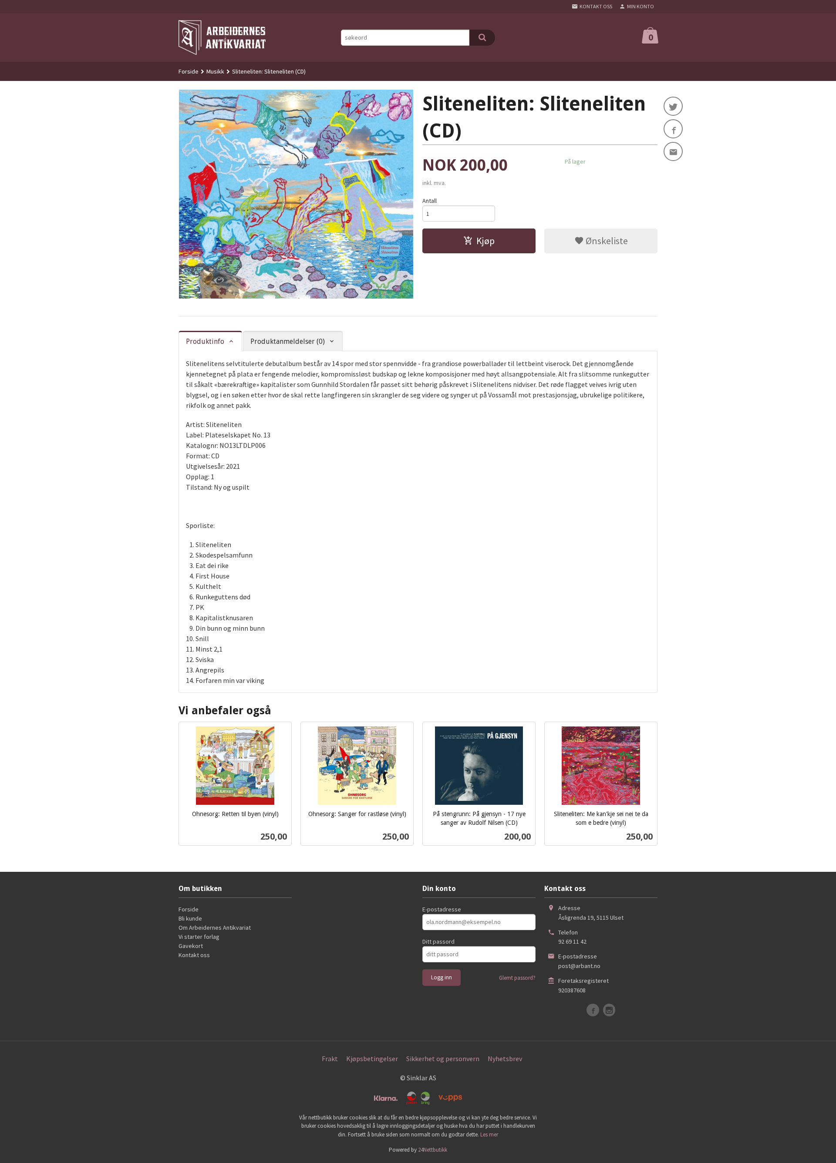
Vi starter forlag (199, 937)
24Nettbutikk (432, 1149)
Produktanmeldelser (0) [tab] (287, 341)
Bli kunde (190, 918)
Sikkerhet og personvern (442, 1058)
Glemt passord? (517, 977)
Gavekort (191, 946)
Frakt (330, 1058)
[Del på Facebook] (673, 128)
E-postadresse (441, 909)
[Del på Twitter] (673, 106)
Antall (429, 201)
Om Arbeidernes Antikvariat (215, 927)
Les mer (489, 1134)
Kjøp (485, 241)
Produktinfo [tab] (205, 341)
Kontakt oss (194, 955)
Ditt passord (438, 941)
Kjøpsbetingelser (372, 1058)
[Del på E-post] (673, 151)
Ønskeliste (606, 241)
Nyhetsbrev (505, 1058)
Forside (189, 71)
